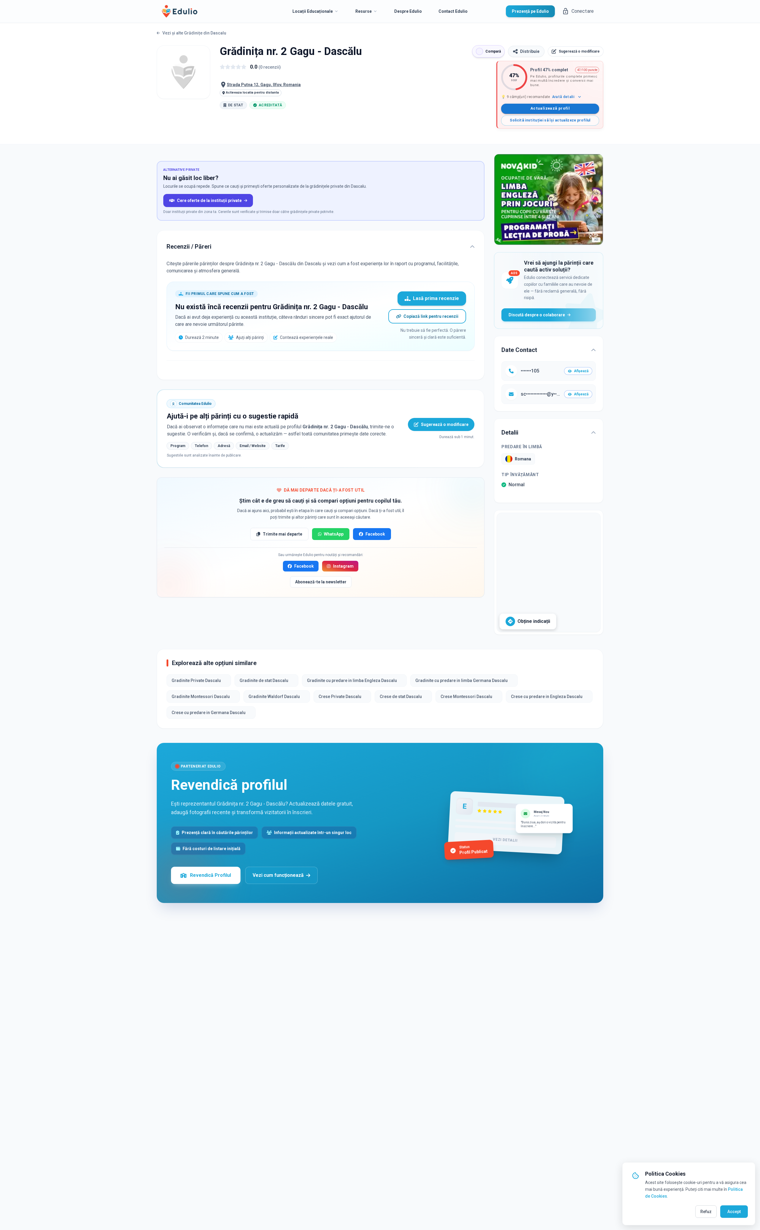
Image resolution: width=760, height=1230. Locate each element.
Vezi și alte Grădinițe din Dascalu (194, 33)
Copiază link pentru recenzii (430, 316)
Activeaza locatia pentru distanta (252, 92)
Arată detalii (563, 97)
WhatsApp (333, 534)
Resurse (363, 11)
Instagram (343, 566)
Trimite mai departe (282, 534)
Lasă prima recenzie (436, 298)
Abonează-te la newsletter (320, 582)
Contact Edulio (453, 11)
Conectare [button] (582, 11)
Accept (734, 1211)
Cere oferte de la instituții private (209, 200)
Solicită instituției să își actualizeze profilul (550, 120)
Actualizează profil (550, 108)
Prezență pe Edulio (530, 11)
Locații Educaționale (312, 11)
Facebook (375, 534)
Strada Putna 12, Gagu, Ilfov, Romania (264, 84)
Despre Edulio (408, 11)
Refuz (706, 1211)
